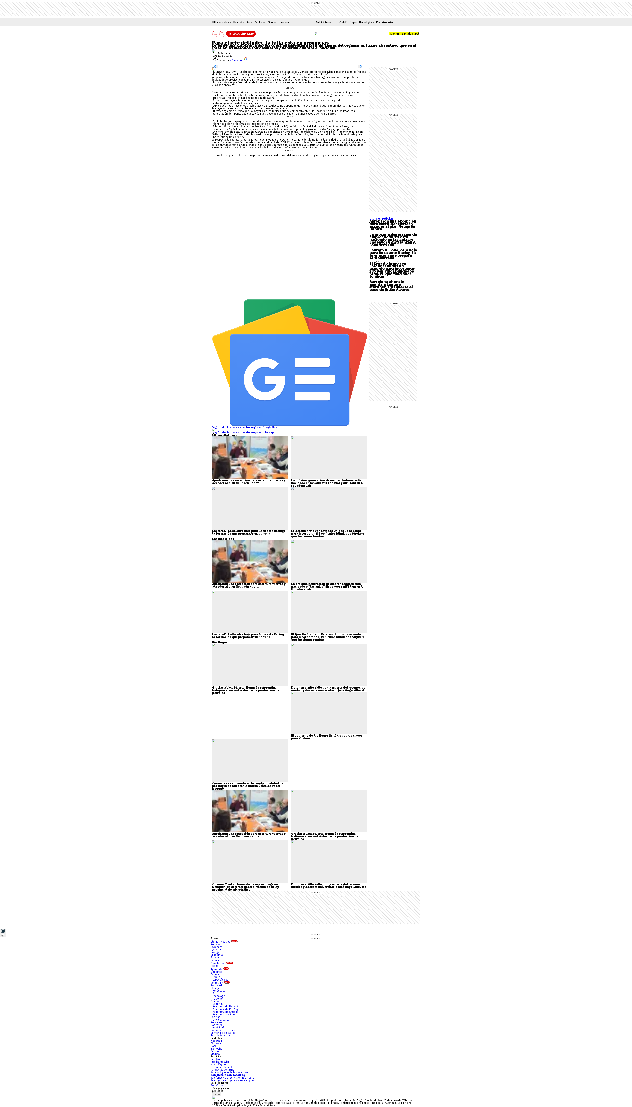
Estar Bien (220, 982)
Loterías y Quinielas (223, 1067)
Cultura (215, 974)
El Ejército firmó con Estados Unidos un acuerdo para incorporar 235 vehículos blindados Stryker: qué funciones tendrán (392, 270)
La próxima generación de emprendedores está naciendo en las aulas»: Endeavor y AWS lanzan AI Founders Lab (393, 239)
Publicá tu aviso (220, 1061)
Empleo (215, 1059)
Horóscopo (218, 990)
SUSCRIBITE (404, 33)
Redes (214, 965)
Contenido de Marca (223, 1032)
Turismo (215, 957)
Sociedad (216, 985)
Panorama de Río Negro (226, 1009)
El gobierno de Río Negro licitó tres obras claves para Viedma (326, 737)
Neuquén (238, 22)
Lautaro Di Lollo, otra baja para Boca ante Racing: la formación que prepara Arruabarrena (393, 254)
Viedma (285, 22)
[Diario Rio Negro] (213, 1097)
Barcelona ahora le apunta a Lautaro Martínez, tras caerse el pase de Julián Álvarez (391, 285)
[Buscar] (222, 33)
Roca (249, 22)
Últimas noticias (221, 22)
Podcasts (216, 1025)
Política (215, 944)
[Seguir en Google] (213, 68)
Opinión (215, 1001)
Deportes (216, 971)
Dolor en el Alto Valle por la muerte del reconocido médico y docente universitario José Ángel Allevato (328, 689)
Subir (217, 1094)
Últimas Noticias (224, 941)
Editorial (217, 1003)
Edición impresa (220, 1035)
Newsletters (222, 963)
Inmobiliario (218, 1027)
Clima (215, 988)
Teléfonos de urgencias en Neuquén (233, 1080)
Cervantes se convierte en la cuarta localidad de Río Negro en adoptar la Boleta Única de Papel (247, 784)
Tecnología (218, 996)
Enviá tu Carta (220, 1019)
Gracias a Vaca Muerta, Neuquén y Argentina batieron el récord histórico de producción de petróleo (245, 690)
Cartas (216, 1017)
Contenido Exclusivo (223, 1030)
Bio (214, 993)
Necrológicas (366, 22)
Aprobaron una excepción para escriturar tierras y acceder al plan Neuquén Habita (392, 225)
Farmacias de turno (222, 1069)
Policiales (216, 1022)
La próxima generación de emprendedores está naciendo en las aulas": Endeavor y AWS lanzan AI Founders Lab (327, 483)
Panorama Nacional (224, 1014)
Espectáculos (220, 979)
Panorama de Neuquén (226, 1006)
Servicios (216, 960)
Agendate (219, 969)
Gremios (217, 947)
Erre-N (216, 977)
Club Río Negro (348, 22)
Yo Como (217, 998)
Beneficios (217, 1085)
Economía (217, 954)
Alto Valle (216, 1043)
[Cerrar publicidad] (3, 931)
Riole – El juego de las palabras (229, 1072)
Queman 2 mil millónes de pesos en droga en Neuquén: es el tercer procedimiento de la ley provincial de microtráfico (245, 887)
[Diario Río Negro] (316, 33)
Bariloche (260, 22)
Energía (215, 952)
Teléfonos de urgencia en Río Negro (232, 1077)
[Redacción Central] (213, 50)
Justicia (216, 949)
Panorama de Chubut (225, 1011)
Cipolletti (273, 22)
